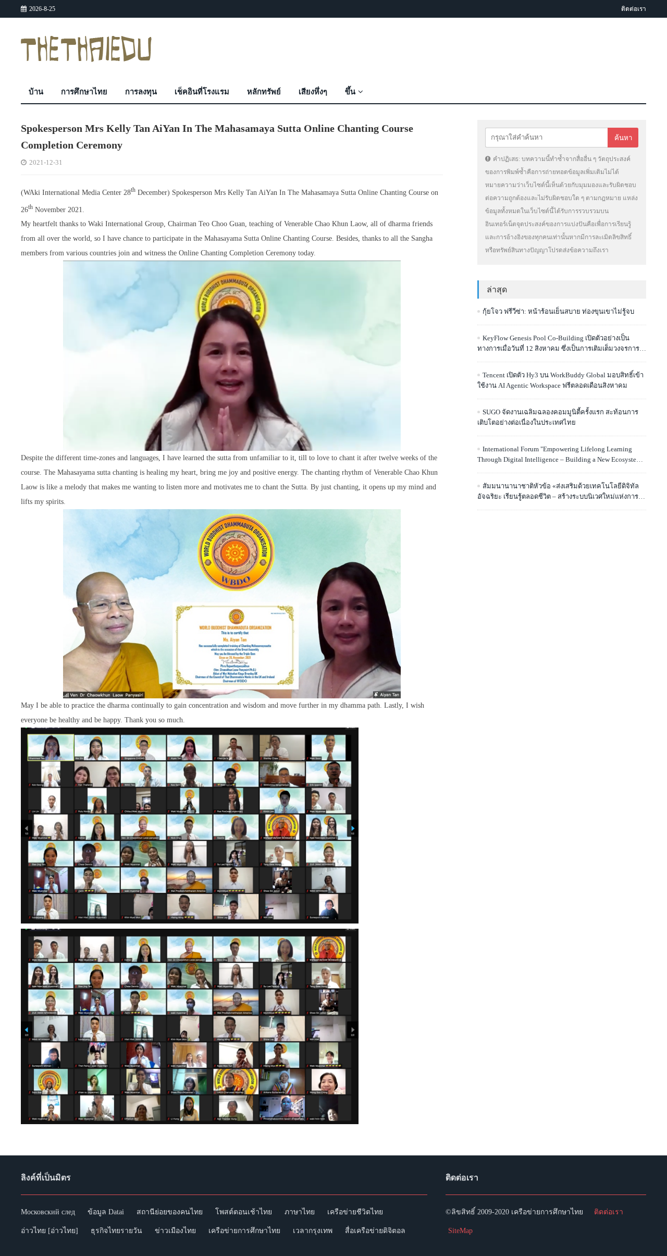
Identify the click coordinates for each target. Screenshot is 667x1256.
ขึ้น (350, 92)
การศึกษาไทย (84, 92)
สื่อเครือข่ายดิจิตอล (375, 1231)
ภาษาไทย (300, 1212)
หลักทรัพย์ (264, 92)
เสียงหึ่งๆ (313, 92)
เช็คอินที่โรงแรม (202, 92)
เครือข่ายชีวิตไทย (355, 1212)
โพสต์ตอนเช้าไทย (243, 1212)
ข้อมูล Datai (106, 1212)
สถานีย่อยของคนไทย (170, 1212)
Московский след (48, 1212)
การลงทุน (141, 92)
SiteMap (460, 1231)
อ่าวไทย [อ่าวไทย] (49, 1231)
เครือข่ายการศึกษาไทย (244, 1231)
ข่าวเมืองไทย (175, 1231)
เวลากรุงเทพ (312, 1231)
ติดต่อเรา (633, 9)
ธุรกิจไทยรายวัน (116, 1231)
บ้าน (36, 92)
